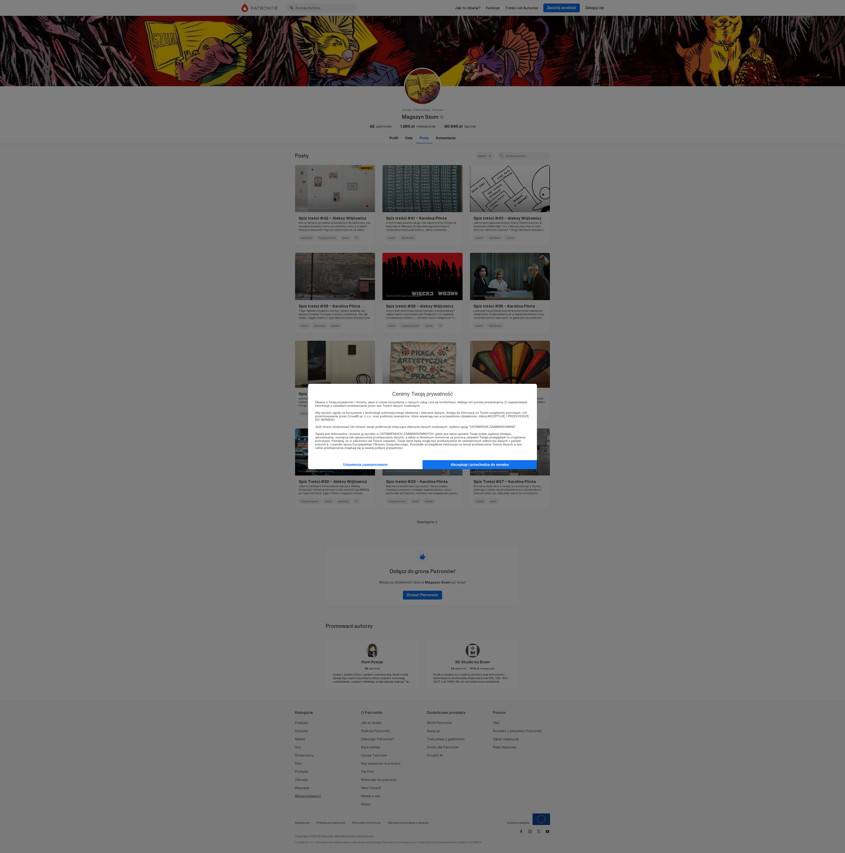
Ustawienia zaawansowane (365, 465)
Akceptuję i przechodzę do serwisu (480, 465)
